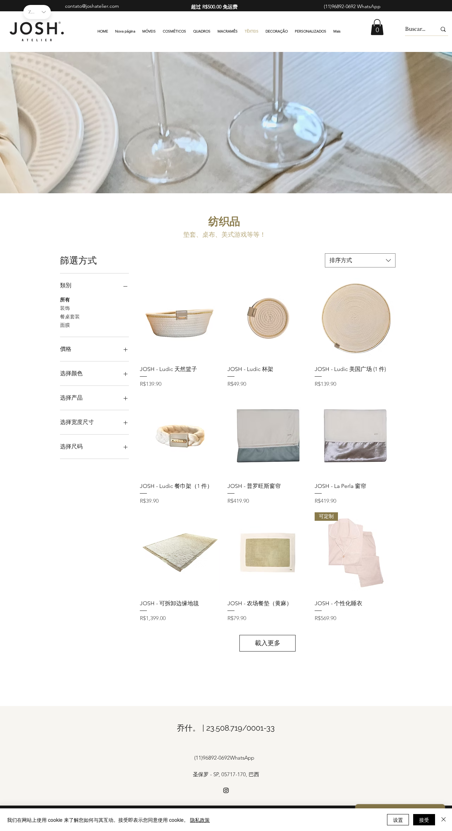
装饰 (65, 308)
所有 (65, 299)
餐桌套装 (70, 316)
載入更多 (267, 643)
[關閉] (443, 819)
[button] (377, 27)
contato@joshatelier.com (92, 6)
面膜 (65, 325)
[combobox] (360, 260)
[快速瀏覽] (180, 318)
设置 (398, 819)
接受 (424, 819)
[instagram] (226, 790)
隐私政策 (200, 819)
